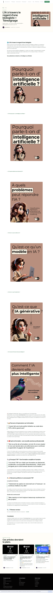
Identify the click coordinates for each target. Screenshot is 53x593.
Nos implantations (22, 582)
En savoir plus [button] (38, 591)
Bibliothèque (37, 1)
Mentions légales (6, 583)
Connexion (47, 1)
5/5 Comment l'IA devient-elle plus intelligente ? (16, 351)
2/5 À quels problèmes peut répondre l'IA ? (15, 171)
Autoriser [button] (50, 591)
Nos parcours (7, 1)
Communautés (18, 1)
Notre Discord (37, 579)
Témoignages (24, 1)
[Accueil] (3, 2)
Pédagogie (13, 1)
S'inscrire (41, 1)
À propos (29, 1)
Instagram (37, 583)
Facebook (37, 582)
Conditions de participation (7, 586)
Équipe (4, 579)
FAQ (19, 579)
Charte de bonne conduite (7, 587)
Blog (33, 1)
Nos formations (21, 583)
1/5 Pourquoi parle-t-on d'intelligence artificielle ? (16, 113)
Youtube (36, 586)
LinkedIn (27, 511)
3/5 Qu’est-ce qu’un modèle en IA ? (14, 232)
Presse (4, 582)
